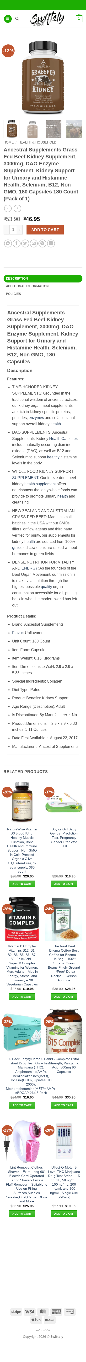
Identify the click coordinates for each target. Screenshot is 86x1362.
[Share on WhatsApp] (8, 243)
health (55, 424)
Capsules (69, 439)
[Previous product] (17, 208)
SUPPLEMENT (25, 478)
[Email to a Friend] (34, 243)
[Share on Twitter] (25, 243)
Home (9, 142)
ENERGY (30, 568)
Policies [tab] (13, 294)
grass (17, 548)
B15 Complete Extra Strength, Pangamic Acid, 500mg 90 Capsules (64, 1065)
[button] (8, 19)
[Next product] (7, 208)
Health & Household (37, 142)
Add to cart (45, 230)
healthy (53, 457)
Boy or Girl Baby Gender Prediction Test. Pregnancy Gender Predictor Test (64, 838)
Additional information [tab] (27, 286)
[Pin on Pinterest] (42, 243)
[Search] (17, 18)
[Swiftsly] (47, 19)
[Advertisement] (43, 1262)
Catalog (43, 1330)
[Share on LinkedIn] (51, 243)
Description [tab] (17, 278)
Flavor (17, 633)
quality (46, 587)
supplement (46, 484)
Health (54, 439)
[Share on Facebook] (17, 243)
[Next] (80, 132)
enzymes (36, 418)
